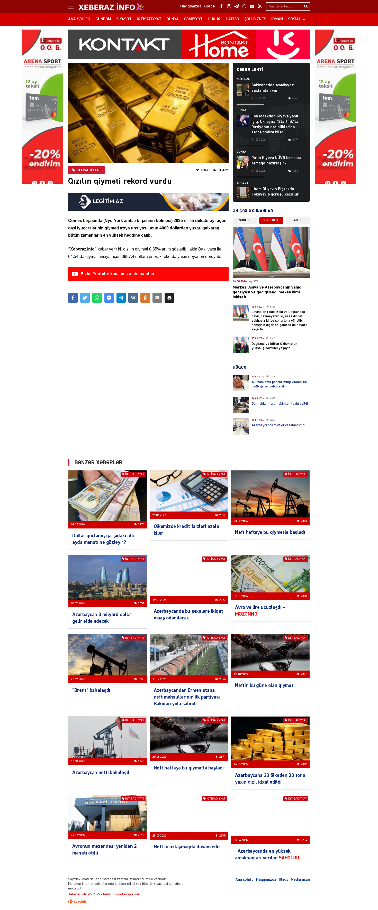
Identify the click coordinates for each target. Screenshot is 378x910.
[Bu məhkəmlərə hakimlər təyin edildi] (241, 405)
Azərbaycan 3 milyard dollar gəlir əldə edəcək (102, 618)
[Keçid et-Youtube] (252, 6)
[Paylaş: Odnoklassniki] (145, 298)
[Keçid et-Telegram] (236, 6)
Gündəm (103, 19)
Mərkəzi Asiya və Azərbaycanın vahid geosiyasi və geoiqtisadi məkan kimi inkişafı (267, 292)
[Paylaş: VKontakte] (133, 298)
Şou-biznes (255, 19)
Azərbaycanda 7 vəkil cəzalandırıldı (278, 425)
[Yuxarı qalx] (363, 896)
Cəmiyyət (193, 19)
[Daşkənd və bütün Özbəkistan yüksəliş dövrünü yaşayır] (241, 345)
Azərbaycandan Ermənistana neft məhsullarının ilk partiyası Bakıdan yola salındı (187, 697)
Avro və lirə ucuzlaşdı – (260, 611)
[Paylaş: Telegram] (121, 298)
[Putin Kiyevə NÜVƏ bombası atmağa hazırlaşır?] (243, 162)
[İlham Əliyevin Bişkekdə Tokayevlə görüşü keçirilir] (243, 193)
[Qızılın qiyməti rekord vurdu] (148, 113)
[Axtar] (306, 6)
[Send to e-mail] (157, 298)
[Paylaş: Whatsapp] (97, 298)
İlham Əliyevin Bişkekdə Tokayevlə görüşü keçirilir (275, 192)
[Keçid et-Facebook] (221, 6)
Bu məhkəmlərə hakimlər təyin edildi (280, 403)
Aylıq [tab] (298, 220)
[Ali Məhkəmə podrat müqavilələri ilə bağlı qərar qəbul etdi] (241, 383)
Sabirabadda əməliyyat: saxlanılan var (272, 88)
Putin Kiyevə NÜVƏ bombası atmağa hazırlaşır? (276, 160)
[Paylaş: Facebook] (73, 298)
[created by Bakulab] (189, 901)
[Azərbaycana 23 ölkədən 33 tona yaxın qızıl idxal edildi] (270, 742)
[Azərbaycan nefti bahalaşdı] (107, 741)
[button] (169, 298)
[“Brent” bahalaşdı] (107, 658)
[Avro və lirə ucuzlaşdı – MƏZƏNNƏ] (270, 577)
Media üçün (300, 879)
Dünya (173, 19)
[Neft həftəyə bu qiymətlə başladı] (270, 497)
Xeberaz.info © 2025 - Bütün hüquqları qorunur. (104, 894)
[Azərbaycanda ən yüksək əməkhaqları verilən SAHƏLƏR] (270, 819)
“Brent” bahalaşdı (91, 690)
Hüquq (214, 19)
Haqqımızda (266, 879)
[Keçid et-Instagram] (229, 6)
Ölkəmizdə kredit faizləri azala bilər (186, 530)
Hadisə (232, 19)
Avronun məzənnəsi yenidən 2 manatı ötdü (104, 850)
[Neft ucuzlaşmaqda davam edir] (189, 817)
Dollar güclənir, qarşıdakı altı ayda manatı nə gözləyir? (103, 539)
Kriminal (243, 79)
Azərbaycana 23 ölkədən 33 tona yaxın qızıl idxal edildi (270, 779)
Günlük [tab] (244, 220)
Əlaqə (283, 879)
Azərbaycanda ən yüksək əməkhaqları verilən (267, 854)
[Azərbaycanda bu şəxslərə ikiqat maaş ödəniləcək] (189, 579)
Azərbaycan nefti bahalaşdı (101, 772)
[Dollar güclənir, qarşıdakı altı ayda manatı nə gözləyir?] (107, 499)
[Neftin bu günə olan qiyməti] (270, 656)
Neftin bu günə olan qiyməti (264, 685)
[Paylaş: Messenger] (109, 298)
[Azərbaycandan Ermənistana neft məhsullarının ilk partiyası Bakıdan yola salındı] (189, 658)
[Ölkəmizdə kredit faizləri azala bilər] (189, 494)
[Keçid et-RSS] (260, 6)
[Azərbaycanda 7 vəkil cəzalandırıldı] (241, 426)
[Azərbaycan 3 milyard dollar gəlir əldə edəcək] (107, 581)
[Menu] (73, 6)
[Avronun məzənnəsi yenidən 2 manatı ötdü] (107, 817)
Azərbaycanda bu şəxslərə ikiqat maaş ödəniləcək (188, 614)
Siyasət (124, 19)
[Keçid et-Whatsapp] (244, 6)
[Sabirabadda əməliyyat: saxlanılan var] (243, 89)
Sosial (294, 19)
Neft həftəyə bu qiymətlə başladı (270, 532)
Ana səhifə (79, 19)
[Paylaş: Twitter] (85, 298)
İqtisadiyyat (149, 19)
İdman (277, 19)
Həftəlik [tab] (271, 220)
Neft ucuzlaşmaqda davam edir (187, 846)
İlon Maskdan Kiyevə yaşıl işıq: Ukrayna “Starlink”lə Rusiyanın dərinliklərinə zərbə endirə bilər (274, 124)
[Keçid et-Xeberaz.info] (106, 6)
